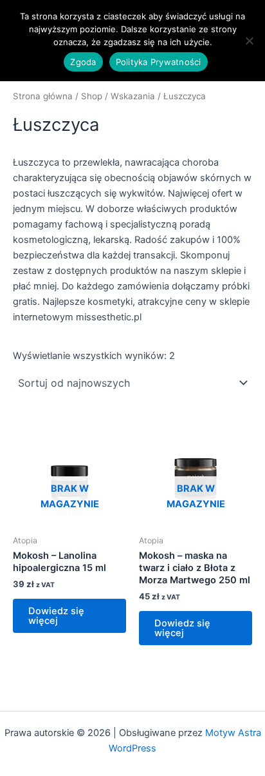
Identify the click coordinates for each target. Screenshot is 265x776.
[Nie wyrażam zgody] (248, 40)
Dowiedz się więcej (56, 615)
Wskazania (133, 96)
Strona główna (43, 96)
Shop (91, 96)
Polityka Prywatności (158, 62)
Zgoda (83, 62)
